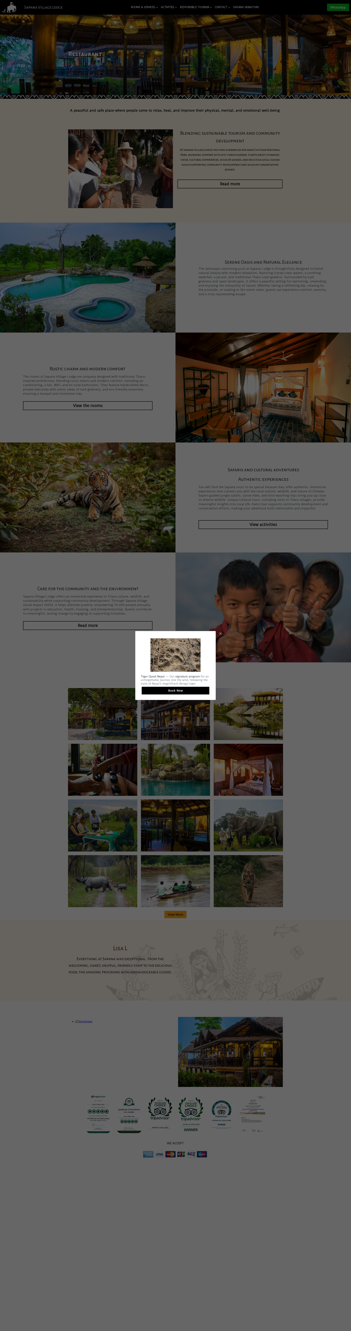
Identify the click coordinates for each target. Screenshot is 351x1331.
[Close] (220, 634)
